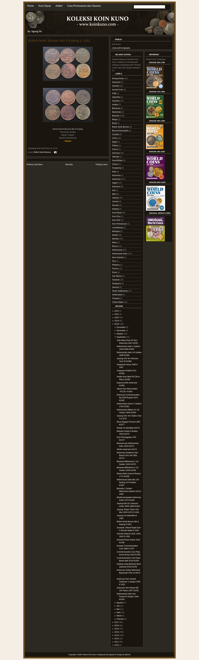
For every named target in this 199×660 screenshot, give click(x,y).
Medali (115, 235)
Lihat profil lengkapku (121, 48)
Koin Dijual (45, 6)
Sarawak (116, 280)
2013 (116, 635)
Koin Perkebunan (119, 224)
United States (118, 302)
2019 (116, 321)
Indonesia (116, 179)
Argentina (116, 97)
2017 (116, 622)
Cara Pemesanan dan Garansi (84, 6)
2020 (116, 317)
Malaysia (116, 231)
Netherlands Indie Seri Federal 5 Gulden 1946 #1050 (128, 597)
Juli (118, 606)
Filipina (115, 145)
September (121, 337)
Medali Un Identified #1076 (128, 428)
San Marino (117, 276)
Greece (115, 164)
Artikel (59, 6)
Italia (114, 194)
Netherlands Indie (120, 254)
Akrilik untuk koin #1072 (127, 449)
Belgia (115, 119)
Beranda (69, 164)
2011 (116, 642)
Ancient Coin (117, 90)
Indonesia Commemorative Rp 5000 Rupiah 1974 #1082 (128, 398)
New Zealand (118, 257)
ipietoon (128, 654)
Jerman (115, 201)
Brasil (114, 123)
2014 (116, 632)
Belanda (116, 116)
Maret (119, 616)
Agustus (120, 603)
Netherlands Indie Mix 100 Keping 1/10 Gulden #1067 (128, 482)
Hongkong (116, 168)
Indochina (116, 175)
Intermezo (116, 186)
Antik (114, 93)
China (115, 138)
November (121, 330)
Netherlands (117, 250)
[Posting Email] (54, 152)
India (114, 172)
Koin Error (116, 216)
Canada (115, 134)
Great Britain (117, 160)
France (115, 149)
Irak (114, 190)
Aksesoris (116, 82)
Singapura (116, 283)
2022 (116, 311)
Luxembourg (117, 227)
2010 (116, 645)
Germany (116, 153)
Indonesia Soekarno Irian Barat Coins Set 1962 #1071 (127, 455)
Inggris (115, 183)
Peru (114, 261)
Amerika (116, 86)
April (118, 612)
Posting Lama (101, 164)
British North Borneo (42, 152)
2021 (116, 314)
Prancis (115, 268)
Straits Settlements (120, 291)
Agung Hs (112, 654)
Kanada (115, 205)
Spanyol (116, 287)
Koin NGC (116, 220)
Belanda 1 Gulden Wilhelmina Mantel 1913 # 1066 (129, 491)
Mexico (115, 246)
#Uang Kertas (118, 78)
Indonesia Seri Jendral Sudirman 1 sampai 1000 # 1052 (128, 582)
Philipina (116, 265)
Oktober (120, 334)
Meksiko (116, 239)
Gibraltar (116, 157)
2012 (116, 638)
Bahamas (116, 108)
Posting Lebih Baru (34, 164)
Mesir (114, 242)
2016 (116, 625)
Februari (120, 619)
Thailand (116, 298)
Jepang (115, 198)
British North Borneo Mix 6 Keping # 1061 (59, 41)
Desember (121, 327)
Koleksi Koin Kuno (89, 654)
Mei (118, 609)
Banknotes (117, 112)
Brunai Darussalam (120, 131)
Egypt (114, 142)
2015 (116, 629)
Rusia (115, 272)
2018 (116, 324)
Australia (116, 101)
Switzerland (117, 295)
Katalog (115, 209)
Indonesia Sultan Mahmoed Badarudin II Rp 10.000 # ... (128, 573)
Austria (115, 104)
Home (30, 6)
